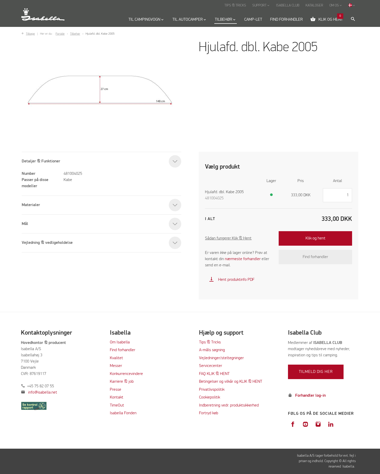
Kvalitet (116, 358)
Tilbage (30, 33)
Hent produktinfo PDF (231, 280)
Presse (115, 390)
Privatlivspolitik (211, 390)
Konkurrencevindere (126, 374)
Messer (116, 366)
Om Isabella (120, 342)
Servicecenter (210, 366)
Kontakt (116, 397)
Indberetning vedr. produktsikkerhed (229, 405)
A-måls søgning (212, 350)
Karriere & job (122, 382)
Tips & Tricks (210, 342)
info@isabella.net (42, 392)
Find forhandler (315, 257)
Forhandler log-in (310, 396)
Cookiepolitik (209, 397)
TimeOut (117, 405)
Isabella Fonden (123, 413)
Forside (60, 33)
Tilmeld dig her (316, 372)
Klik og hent (315, 238)
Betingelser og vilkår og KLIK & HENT (230, 382)
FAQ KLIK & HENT (214, 374)
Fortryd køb (208, 413)
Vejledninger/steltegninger (221, 358)
